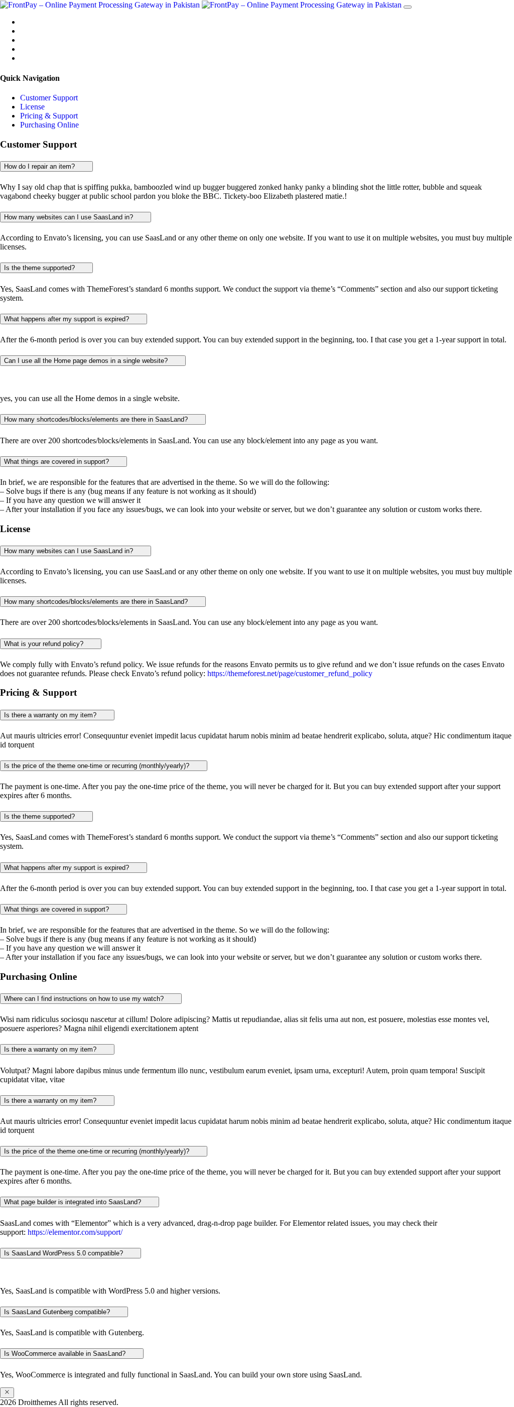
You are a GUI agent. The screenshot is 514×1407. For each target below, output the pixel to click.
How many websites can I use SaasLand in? (69, 217)
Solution (33, 31)
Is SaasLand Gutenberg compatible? (58, 1312)
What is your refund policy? (44, 644)
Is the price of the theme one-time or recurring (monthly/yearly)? (97, 766)
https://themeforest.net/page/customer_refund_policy (289, 673)
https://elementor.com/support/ (75, 1232)
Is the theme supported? (40, 268)
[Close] (7, 1392)
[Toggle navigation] (408, 7)
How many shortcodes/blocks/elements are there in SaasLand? (97, 419)
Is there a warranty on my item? (51, 715)
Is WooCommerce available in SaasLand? (65, 1353)
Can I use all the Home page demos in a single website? (87, 360)
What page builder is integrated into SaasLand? (73, 1202)
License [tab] (32, 106)
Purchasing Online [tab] (49, 124)
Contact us (37, 58)
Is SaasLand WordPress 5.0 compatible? (64, 1253)
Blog (28, 49)
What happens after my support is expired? (67, 319)
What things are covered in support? (57, 461)
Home (30, 22)
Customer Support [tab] (49, 97)
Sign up (32, 40)
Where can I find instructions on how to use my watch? (85, 998)
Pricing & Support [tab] (49, 115)
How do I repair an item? (40, 166)
